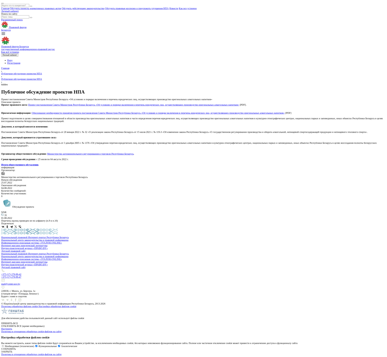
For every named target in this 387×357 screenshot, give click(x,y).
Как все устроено (188, 8)
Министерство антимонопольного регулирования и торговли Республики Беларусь (90, 154)
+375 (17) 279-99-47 (11, 277)
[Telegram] (11, 227)
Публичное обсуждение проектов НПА (21, 73)
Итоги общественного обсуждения (19, 164)
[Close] (2, 3)
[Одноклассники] (7, 227)
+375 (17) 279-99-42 (11, 274)
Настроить (6, 328)
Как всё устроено (10, 52)
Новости (173, 8)
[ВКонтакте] (3, 227)
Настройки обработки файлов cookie (57, 306)
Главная (5, 8)
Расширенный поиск (12, 19)
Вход (9, 60)
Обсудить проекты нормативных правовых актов (35, 8)
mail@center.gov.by (10, 284)
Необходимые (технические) (19, 346)
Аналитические (69, 346)
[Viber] (20, 227)
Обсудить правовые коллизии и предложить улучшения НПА (137, 8)
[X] (16, 227)
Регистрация (13, 63)
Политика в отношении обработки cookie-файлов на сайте (31, 331)
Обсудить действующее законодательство (83, 8)
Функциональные (47, 346)
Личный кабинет (10, 11)
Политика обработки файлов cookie (20, 306)
